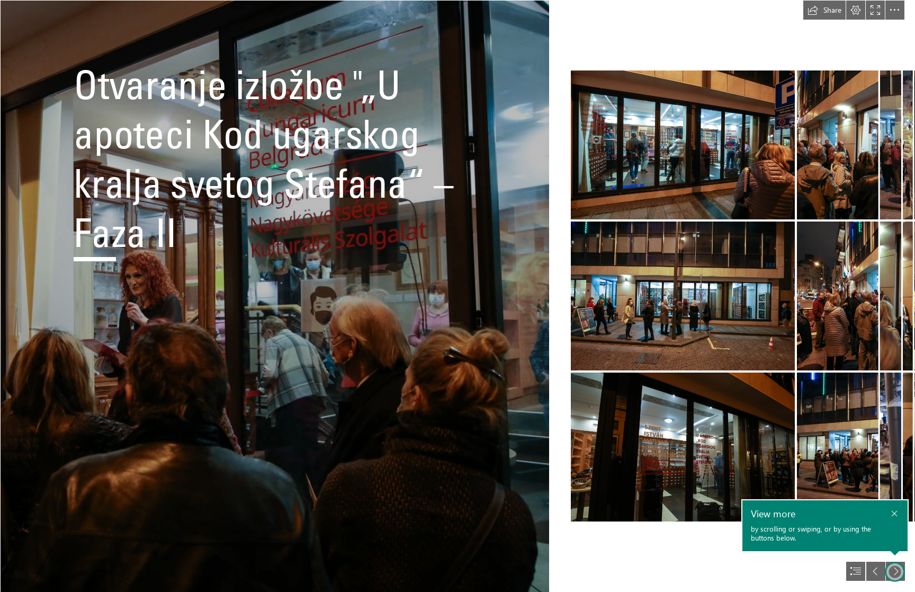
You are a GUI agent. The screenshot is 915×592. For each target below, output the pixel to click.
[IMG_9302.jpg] (682, 296)
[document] (457, 296)
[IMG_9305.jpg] (682, 447)
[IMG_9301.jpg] (682, 145)
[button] (824, 10)
